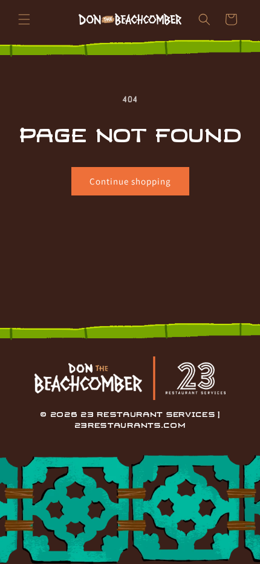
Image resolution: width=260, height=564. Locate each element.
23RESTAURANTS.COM (130, 426)
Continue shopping (130, 181)
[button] (24, 19)
